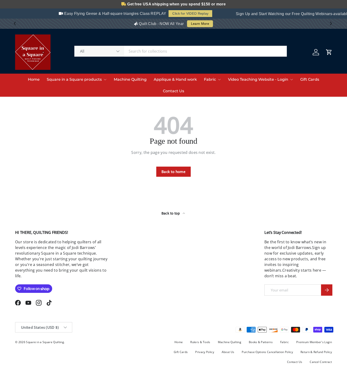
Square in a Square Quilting (45, 342)
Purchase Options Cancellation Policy (267, 352)
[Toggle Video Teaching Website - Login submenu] (291, 79)
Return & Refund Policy (316, 352)
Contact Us (173, 91)
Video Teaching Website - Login (258, 79)
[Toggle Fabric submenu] (219, 79)
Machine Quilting (130, 79)
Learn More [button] (200, 23)
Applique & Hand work (175, 79)
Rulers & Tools (200, 342)
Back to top (171, 213)
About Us (228, 352)
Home (34, 79)
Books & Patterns (261, 342)
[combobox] (180, 51)
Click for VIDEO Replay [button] (188, 13)
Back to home (173, 171)
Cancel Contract (321, 362)
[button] (331, 23)
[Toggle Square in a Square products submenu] (105, 79)
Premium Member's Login (314, 342)
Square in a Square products (74, 79)
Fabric (210, 79)
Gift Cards (309, 79)
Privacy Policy (204, 352)
